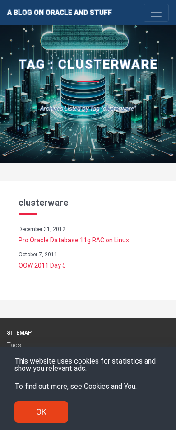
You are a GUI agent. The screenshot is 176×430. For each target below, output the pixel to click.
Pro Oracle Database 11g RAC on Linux (74, 240)
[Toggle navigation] (156, 13)
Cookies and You (109, 386)
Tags (14, 345)
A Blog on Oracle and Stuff (59, 13)
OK (41, 411)
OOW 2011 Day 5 (42, 265)
